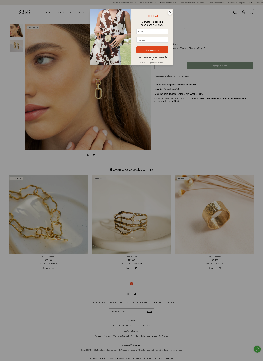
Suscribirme (152, 50)
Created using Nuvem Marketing (152, 62)
